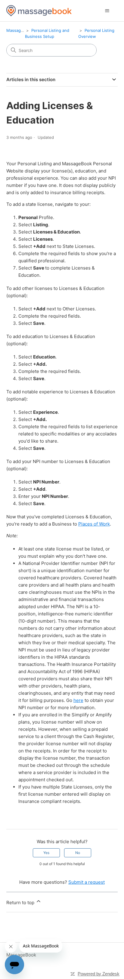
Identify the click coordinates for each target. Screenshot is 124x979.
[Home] (39, 10)
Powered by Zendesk (98, 973)
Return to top (21, 902)
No (77, 852)
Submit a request (86, 882)
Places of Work (94, 524)
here (78, 700)
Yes (46, 852)
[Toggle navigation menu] (107, 11)
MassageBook (19, 30)
